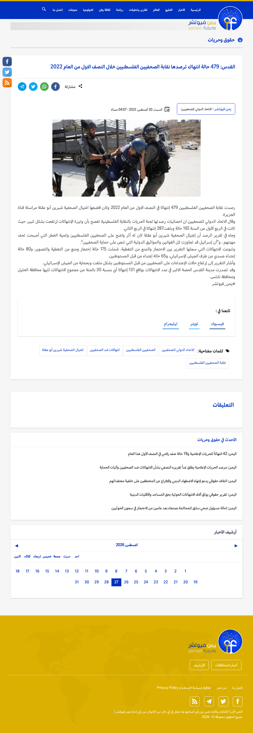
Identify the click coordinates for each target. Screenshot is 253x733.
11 (86, 571)
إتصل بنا (58, 10)
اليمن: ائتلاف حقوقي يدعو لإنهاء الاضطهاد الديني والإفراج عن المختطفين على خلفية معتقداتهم (172, 480)
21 (176, 582)
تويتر (194, 323)
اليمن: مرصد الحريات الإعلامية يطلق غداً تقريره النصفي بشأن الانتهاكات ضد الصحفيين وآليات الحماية (168, 467)
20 (185, 582)
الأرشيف (199, 665)
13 (67, 571)
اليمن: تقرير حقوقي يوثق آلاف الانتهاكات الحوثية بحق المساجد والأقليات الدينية (183, 494)
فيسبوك (217, 323)
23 (156, 582)
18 (18, 571)
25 (136, 582)
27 (116, 582)
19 (195, 582)
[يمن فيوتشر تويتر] (7, 72)
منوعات (72, 10)
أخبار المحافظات (226, 665)
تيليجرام (170, 323)
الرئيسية (196, 10)
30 (86, 582)
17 (27, 571)
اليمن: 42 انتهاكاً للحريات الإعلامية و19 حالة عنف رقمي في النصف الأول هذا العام (182, 453)
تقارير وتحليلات (138, 10)
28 (106, 582)
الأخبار (181, 10)
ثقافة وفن (104, 10)
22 (166, 582)
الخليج (168, 10)
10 (97, 571)
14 (57, 571)
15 (47, 571)
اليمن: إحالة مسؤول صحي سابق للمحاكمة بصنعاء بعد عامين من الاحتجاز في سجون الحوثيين (173, 508)
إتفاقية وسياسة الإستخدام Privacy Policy (184, 688)
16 (37, 571)
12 (77, 571)
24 (146, 582)
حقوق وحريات (221, 40)
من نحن (222, 688)
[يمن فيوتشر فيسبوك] (7, 61)
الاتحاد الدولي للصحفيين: (196, 109)
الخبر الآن (237, 712)
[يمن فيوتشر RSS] (7, 82)
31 (77, 582)
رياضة (119, 10)
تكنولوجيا (88, 10)
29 (96, 582)
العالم (156, 10)
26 (126, 582)
